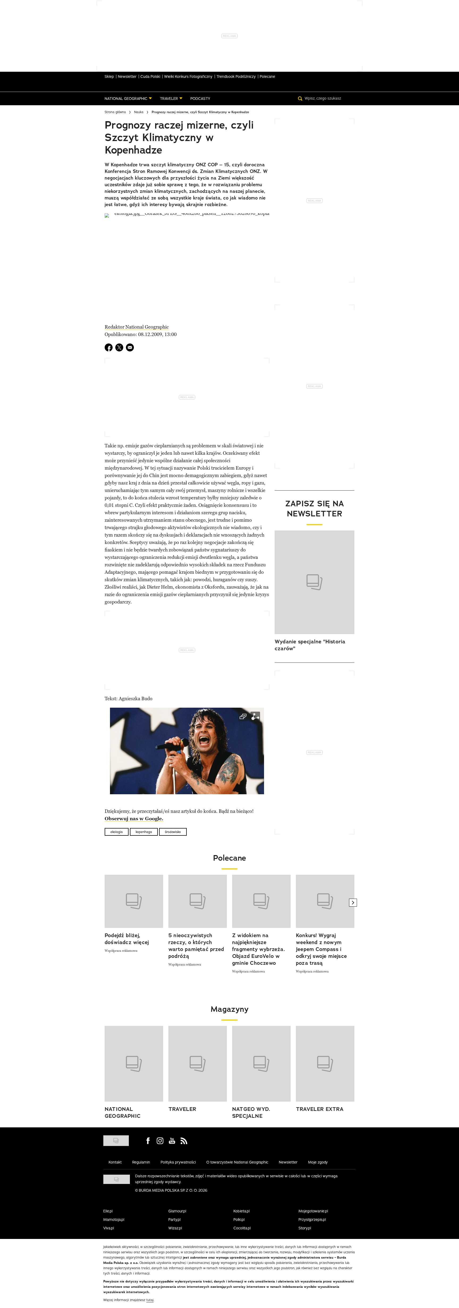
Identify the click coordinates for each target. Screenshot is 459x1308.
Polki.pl (239, 1219)
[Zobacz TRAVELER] (197, 1064)
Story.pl (305, 1228)
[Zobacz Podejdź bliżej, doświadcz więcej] (134, 901)
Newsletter (127, 76)
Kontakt (115, 1162)
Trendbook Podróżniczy (236, 76)
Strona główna (115, 112)
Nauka (138, 112)
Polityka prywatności (178, 1162)
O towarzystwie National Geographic (237, 1162)
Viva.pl (108, 1228)
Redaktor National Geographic (137, 327)
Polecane (267, 76)
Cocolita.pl (242, 1228)
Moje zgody (318, 1162)
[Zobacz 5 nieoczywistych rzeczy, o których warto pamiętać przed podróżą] (197, 901)
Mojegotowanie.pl (313, 1211)
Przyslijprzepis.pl (312, 1219)
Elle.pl (108, 1211)
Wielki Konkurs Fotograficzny (188, 76)
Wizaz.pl (175, 1228)
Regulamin (141, 1162)
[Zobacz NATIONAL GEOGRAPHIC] (134, 1064)
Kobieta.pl (241, 1211)
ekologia (116, 832)
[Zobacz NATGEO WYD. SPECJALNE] (261, 1064)
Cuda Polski (150, 76)
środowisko (173, 832)
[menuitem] (128, 98)
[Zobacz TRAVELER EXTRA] (325, 1064)
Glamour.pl (177, 1211)
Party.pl (174, 1219)
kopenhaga (144, 832)
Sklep (109, 76)
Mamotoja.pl (113, 1219)
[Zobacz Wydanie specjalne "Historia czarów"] (314, 582)
